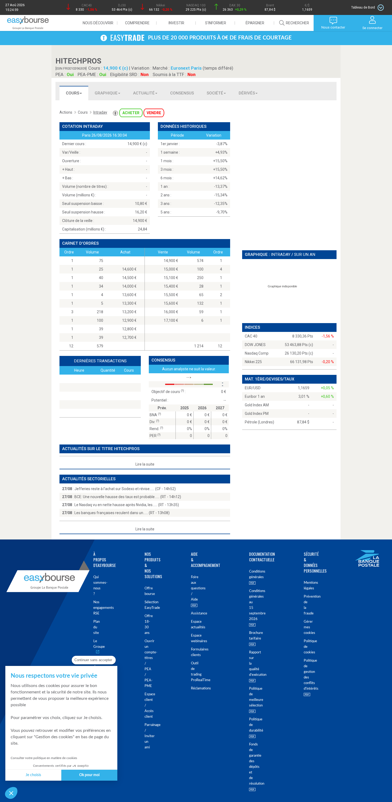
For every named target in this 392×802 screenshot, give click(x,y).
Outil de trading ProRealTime (192, 672)
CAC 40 (251, 336)
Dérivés (247, 93)
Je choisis (33, 775)
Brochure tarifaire (249, 635)
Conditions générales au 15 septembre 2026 (249, 605)
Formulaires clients (192, 652)
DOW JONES (255, 345)
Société (215, 93)
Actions (65, 112)
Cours (72, 93)
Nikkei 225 (253, 362)
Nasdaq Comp (257, 353)
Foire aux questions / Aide (192, 588)
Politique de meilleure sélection (249, 697)
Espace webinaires (192, 638)
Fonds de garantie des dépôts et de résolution (249, 764)
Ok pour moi (89, 775)
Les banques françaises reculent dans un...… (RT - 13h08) (122, 513)
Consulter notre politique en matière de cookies (44, 758)
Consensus (182, 93)
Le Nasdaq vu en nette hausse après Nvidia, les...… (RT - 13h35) (126, 505)
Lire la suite (144, 464)
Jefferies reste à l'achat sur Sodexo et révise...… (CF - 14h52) (125, 489)
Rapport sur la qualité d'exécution (249, 664)
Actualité (144, 93)
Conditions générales (249, 574)
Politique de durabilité (249, 725)
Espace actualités (192, 624)
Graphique (106, 93)
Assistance (192, 613)
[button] (11, 793)
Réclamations (192, 688)
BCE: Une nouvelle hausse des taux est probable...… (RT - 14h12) (127, 497)
